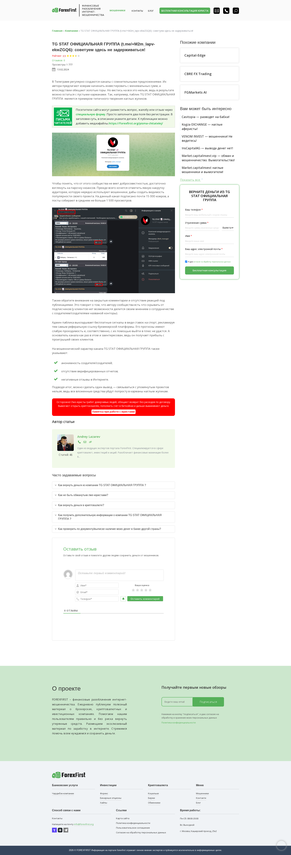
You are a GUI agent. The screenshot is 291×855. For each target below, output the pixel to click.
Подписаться (208, 702)
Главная (57, 30)
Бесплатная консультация (209, 270)
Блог (198, 802)
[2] (137, 590)
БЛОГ (151, 10)
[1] (133, 590)
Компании (71, 30)
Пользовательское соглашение (133, 827)
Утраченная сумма (196, 222)
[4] (146, 590)
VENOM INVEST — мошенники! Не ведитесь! (207, 138)
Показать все (190, 180)
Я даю (209, 261)
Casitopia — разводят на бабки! (205, 117)
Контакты (137, 10)
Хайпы (103, 802)
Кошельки (153, 793)
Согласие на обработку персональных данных (141, 832)
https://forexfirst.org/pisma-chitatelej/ (136, 123)
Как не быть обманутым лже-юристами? (83, 495)
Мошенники (202, 793)
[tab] (113, 485)
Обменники (154, 802)
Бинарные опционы (110, 797)
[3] (142, 590)
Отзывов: (57, 60)
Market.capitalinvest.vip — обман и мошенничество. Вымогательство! (208, 158)
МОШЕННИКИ (117, 10)
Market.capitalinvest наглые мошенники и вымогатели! (202, 170)
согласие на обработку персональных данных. (212, 261)
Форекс (104, 793)
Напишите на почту (72, 824)
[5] (150, 590)
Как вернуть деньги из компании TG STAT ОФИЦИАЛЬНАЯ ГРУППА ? (102, 485)
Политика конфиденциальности (178, 722)
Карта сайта (122, 818)
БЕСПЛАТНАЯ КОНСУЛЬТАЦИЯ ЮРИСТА (184, 10)
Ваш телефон (194, 209)
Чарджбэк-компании (63, 793)
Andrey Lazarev (88, 437)
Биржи (151, 797)
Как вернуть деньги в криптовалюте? (81, 505)
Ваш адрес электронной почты (204, 248)
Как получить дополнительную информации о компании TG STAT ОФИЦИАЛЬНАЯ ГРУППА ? (110, 517)
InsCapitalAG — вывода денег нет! (207, 148)
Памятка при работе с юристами (113, 411)
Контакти (201, 797)
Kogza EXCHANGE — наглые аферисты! (202, 126)
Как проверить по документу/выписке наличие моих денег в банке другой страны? (109, 528)
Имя (188, 235)
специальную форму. (91, 114)
